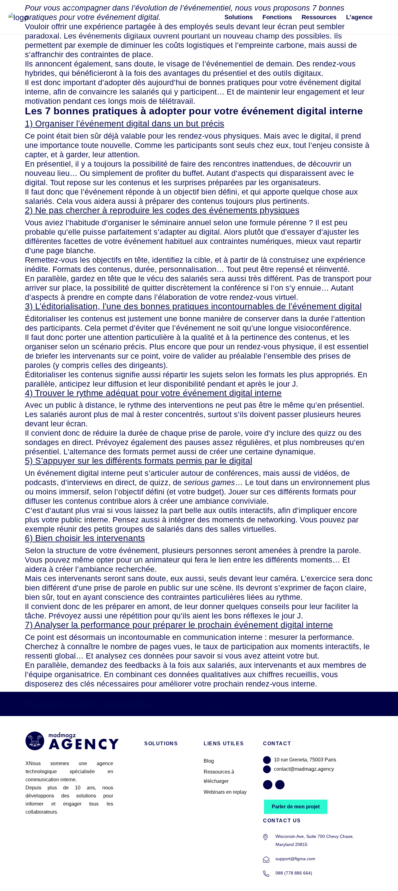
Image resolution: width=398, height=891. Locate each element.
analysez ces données (134, 655)
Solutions (238, 17)
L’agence (359, 17)
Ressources (319, 17)
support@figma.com (295, 858)
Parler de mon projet (296, 806)
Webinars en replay (225, 792)
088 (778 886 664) (293, 872)
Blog (209, 761)
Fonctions (277, 17)
